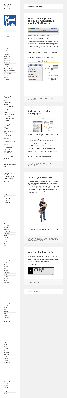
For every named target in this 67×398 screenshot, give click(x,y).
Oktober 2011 (6, 301)
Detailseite (51, 238)
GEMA (12, 102)
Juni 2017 (6, 241)
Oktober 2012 (6, 290)
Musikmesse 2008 (7, 146)
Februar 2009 (6, 352)
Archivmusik (7, 96)
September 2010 (7, 321)
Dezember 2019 (7, 215)
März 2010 (6, 329)
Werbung (6, 181)
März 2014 (6, 278)
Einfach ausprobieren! (33, 264)
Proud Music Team (40, 98)
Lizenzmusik (11, 142)
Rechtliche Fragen (7, 73)
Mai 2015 (5, 264)
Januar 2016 (6, 255)
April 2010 (6, 327)
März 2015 (6, 268)
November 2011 (7, 299)
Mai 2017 (5, 243)
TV (11, 176)
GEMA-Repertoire (9, 116)
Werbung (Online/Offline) (8, 87)
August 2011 (6, 305)
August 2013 (6, 284)
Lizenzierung (6, 142)
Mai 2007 (5, 393)
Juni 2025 (6, 194)
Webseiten (6, 85)
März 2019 (6, 223)
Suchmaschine (7, 176)
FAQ (4, 50)
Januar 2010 (6, 331)
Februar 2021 (6, 212)
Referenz (7, 167)
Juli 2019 (5, 219)
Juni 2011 (6, 307)
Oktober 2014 (6, 274)
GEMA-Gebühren (8, 111)
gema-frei (6, 104)
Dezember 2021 (7, 208)
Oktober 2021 (6, 210)
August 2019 (6, 217)
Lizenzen (5, 58)
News (5, 66)
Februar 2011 (6, 311)
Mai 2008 (5, 370)
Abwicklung (6, 39)
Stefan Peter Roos (8, 173)
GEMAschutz (8, 135)
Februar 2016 (6, 253)
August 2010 (6, 323)
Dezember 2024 (7, 198)
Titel (55, 239)
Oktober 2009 (6, 336)
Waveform (34, 99)
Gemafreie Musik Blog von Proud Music (9, 7)
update (45, 164)
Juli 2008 (5, 366)
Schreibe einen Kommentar (34, 165)
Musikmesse (8, 144)
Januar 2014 (6, 282)
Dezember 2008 (7, 356)
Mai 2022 (5, 204)
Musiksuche (6, 62)
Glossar (5, 52)
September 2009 (7, 338)
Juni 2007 (6, 391)
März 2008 (6, 374)
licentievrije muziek (8, 141)
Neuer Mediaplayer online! (41, 252)
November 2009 (7, 334)
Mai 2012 (5, 294)
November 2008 (7, 358)
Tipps (5, 77)
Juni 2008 (6, 368)
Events (5, 48)
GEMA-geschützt (9, 113)
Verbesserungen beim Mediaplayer (39, 112)
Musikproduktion (7, 60)
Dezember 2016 (7, 249)
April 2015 (6, 266)
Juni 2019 (6, 221)
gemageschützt (6, 130)
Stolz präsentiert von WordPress (34, 291)
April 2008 (6, 372)
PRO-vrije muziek (7, 154)
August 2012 (6, 292)
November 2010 (7, 317)
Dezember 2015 (7, 256)
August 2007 (6, 387)
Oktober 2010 (6, 319)
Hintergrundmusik (7, 138)
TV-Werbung (6, 79)
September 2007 (7, 385)
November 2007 (7, 381)
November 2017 (7, 233)
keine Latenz (34, 239)
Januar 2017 (6, 247)
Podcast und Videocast (8, 68)
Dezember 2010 (7, 315)
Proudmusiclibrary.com (10, 164)
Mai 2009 (5, 346)
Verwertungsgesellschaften (9, 81)
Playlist (52, 239)
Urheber (13, 176)
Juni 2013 (6, 286)
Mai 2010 (5, 325)
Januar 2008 (6, 377)
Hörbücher (6, 54)
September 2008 (7, 362)
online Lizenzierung (8, 151)
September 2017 (7, 235)
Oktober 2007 (6, 383)
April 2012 (6, 295)
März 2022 (6, 206)
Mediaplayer (30, 99)
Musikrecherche (45, 239)
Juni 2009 (6, 344)
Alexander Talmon (8, 94)
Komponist (7, 140)
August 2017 (6, 237)
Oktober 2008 (6, 360)
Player (50, 239)
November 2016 (7, 251)
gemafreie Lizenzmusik (10, 123)
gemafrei (8, 120)
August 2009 (6, 340)
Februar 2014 (6, 280)
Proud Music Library (34, 38)
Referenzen (6, 75)
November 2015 (7, 258)
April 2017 (6, 245)
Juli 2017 (5, 239)
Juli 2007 (5, 389)
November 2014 (7, 272)
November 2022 (7, 202)
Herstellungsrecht (7, 137)
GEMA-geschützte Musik (9, 114)
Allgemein (6, 41)
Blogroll (5, 44)
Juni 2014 (6, 276)
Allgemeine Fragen (7, 43)
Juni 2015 (6, 262)
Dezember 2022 (7, 200)
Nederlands (6, 64)
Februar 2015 (6, 270)
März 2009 (6, 350)
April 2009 (6, 348)
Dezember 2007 (7, 379)
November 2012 (7, 288)
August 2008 (6, 364)
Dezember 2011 (7, 297)
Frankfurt (7, 102)
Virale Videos (6, 83)
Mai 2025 (5, 196)
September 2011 (7, 303)
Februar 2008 (6, 375)
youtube (11, 181)
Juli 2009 (5, 342)
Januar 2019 (6, 225)
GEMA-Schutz (9, 118)
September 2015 (7, 260)
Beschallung (6, 97)
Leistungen (6, 56)
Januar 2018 (6, 229)
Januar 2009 (6, 354)
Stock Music (7, 175)
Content (5, 46)
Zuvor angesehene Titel (40, 177)
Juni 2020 (6, 214)
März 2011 (6, 309)
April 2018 (6, 227)
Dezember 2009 (7, 332)
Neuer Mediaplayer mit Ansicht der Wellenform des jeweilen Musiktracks (42, 20)
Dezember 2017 (7, 231)
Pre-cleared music (8, 152)
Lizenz (13, 141)
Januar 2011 (6, 313)
